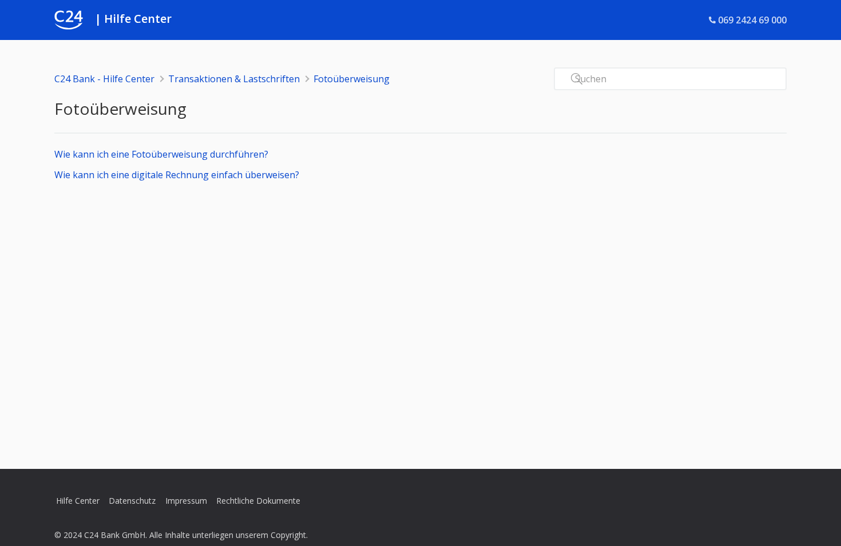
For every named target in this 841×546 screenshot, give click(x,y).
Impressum (186, 500)
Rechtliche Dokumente (258, 500)
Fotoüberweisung (352, 79)
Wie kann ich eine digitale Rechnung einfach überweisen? (176, 174)
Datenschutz (132, 500)
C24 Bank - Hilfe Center (104, 79)
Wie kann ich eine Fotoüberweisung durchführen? (161, 154)
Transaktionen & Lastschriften (234, 79)
